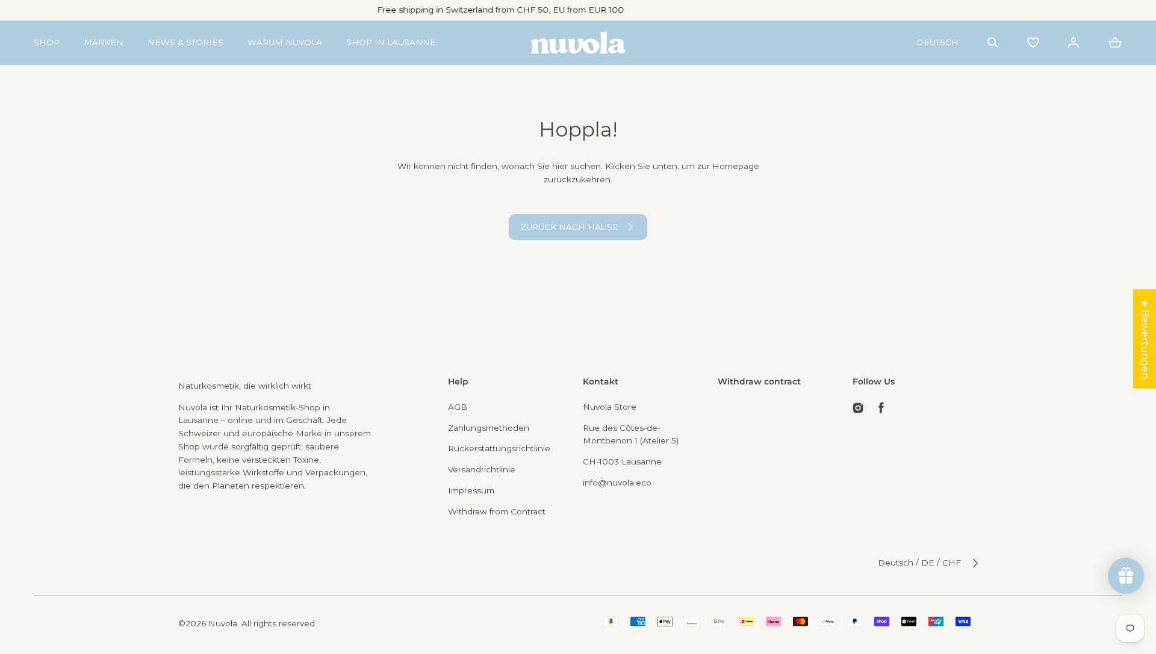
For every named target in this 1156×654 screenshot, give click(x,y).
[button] (993, 42)
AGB (457, 407)
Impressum (471, 490)
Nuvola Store (609, 407)
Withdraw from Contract (496, 511)
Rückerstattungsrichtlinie (499, 448)
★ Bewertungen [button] (1145, 338)
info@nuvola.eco (617, 482)
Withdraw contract (759, 381)
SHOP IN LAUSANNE (391, 42)
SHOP (47, 42)
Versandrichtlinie (481, 469)
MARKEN (103, 42)
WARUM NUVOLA (284, 42)
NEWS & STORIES (185, 42)
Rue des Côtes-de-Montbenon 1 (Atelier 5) (631, 434)
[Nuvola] (578, 42)
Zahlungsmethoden (488, 428)
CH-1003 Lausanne (622, 461)
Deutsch (937, 42)
